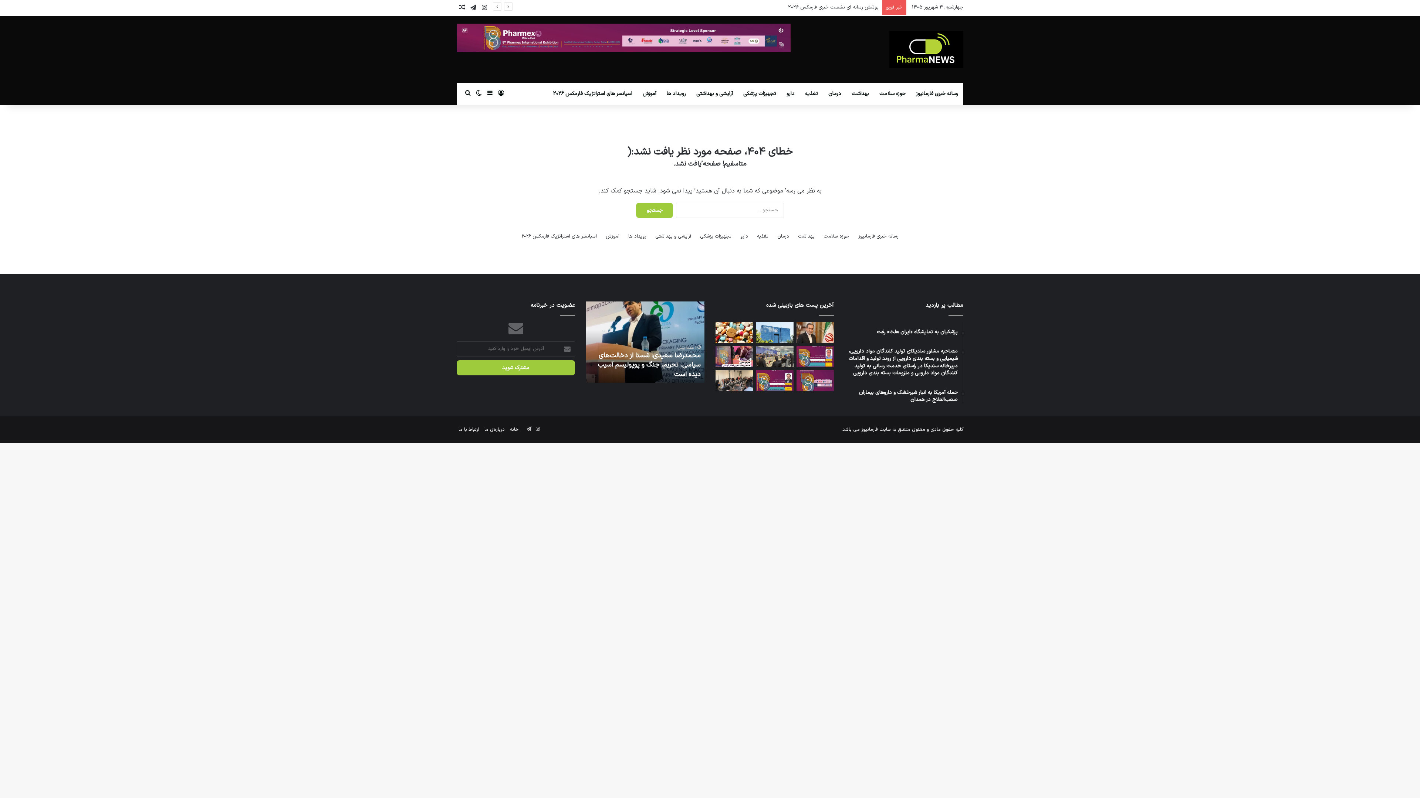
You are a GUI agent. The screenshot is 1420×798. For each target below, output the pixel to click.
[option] (645, 342)
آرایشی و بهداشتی (714, 94)
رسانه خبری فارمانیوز (937, 94)
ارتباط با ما (469, 429)
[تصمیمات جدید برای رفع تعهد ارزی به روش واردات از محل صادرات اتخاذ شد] (774, 332)
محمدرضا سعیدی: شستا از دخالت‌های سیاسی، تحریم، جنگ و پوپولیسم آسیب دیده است (649, 365)
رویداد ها (676, 94)
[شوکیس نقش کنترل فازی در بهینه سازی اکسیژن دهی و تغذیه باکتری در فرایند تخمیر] (815, 356)
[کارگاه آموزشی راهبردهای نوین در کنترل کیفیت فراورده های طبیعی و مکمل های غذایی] (774, 380)
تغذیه (811, 94)
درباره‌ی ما (494, 429)
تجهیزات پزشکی (759, 94)
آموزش (649, 94)
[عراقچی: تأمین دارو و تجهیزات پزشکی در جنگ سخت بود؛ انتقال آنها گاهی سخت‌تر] (815, 332)
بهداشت (860, 94)
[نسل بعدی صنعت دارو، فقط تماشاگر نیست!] (815, 380)
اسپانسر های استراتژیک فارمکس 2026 (592, 94)
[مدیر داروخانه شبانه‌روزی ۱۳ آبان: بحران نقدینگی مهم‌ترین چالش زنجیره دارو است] (734, 332)
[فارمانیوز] (926, 49)
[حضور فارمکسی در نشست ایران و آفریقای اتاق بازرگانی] (734, 380)
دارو (791, 94)
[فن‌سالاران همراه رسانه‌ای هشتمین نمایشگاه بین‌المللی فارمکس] (734, 356)
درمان (834, 94)
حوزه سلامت (892, 94)
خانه (514, 429)
